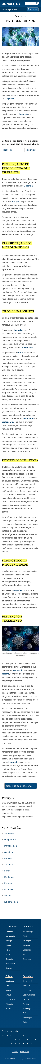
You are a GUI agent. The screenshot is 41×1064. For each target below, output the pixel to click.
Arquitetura (9, 981)
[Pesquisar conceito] (37, 3)
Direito (25, 936)
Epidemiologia (11, 902)
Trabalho (26, 1022)
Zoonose (8, 864)
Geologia (9, 959)
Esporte (26, 999)
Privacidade (24, 1052)
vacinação (18, 670)
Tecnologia (27, 1018)
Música (8, 1009)
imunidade (13, 762)
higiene (5, 674)
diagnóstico (19, 590)
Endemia (8, 889)
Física (7, 950)
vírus (20, 353)
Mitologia (9, 1004)
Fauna (8, 945)
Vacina (7, 896)
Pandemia (9, 883)
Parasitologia (10, 846)
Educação (27, 941)
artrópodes (28, 418)
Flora (7, 955)
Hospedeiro (10, 840)
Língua (8, 995)
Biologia (8, 10)
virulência (28, 186)
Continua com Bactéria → (20, 786)
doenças (15, 201)
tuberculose (27, 347)
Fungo (7, 871)
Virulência (9, 833)
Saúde (14, 10)
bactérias (18, 330)
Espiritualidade (29, 995)
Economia (27, 990)
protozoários (8, 422)
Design (8, 990)
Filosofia (26, 945)
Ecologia (26, 986)
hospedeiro (10, 98)
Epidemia (9, 877)
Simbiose (8, 852)
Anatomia (9, 932)
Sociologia (27, 959)
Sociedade (28, 976)
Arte (7, 986)
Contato (15, 1052)
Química (8, 968)
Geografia (27, 950)
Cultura (9, 976)
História (26, 955)
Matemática (10, 964)
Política (26, 1004)
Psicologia (27, 1009)
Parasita (8, 858)
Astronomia (10, 936)
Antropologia (28, 932)
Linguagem (10, 999)
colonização (22, 114)
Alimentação (28, 981)
